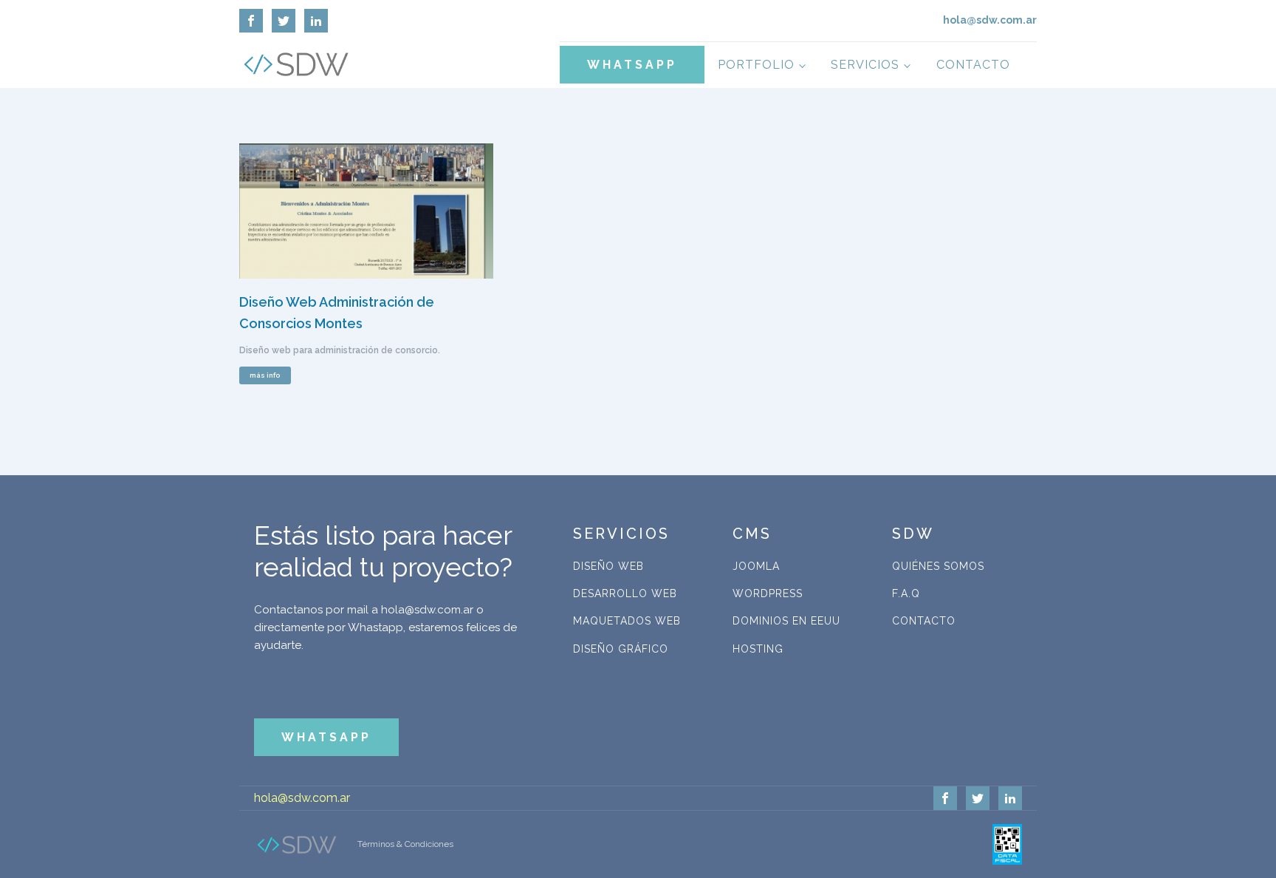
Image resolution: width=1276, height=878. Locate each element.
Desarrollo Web (625, 593)
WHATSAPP (632, 65)
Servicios (865, 65)
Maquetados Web (627, 621)
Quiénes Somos (938, 566)
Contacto (973, 65)
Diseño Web (608, 566)
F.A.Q (906, 593)
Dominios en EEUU (786, 621)
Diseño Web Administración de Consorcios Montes (336, 312)
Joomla (756, 566)
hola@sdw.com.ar (302, 798)
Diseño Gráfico (620, 649)
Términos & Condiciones (405, 844)
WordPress (768, 593)
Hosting (758, 649)
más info (265, 375)
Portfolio (756, 65)
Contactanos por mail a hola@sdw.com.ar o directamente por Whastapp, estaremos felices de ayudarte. (385, 627)
